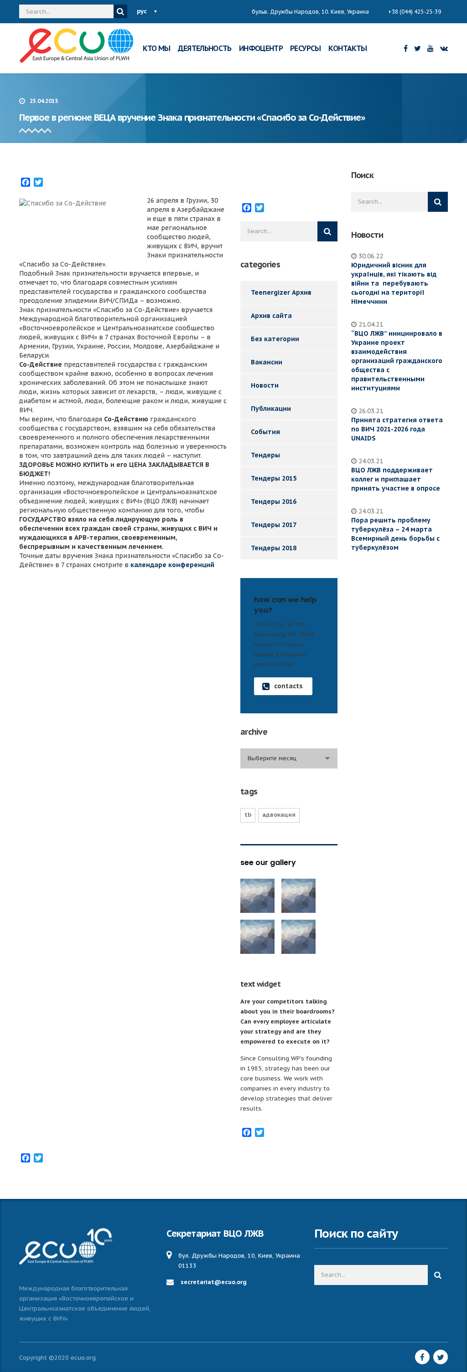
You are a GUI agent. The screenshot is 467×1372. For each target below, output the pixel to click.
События (265, 432)
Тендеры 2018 (273, 548)
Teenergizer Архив (281, 292)
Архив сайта (271, 316)
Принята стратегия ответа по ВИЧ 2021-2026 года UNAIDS (397, 429)
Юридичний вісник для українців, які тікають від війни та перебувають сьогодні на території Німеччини (393, 283)
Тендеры (265, 455)
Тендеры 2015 (273, 478)
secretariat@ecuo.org (214, 1282)
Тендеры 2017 (273, 525)
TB (247, 815)
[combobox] (288, 758)
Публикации (271, 408)
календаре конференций (172, 565)
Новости (265, 385)
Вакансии (266, 362)
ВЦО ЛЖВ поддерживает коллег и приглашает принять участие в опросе (395, 479)
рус (142, 11)
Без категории (275, 339)
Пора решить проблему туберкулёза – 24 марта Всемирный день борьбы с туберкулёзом (395, 534)
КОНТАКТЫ (347, 48)
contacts (288, 686)
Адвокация (279, 815)
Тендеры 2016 (273, 501)
